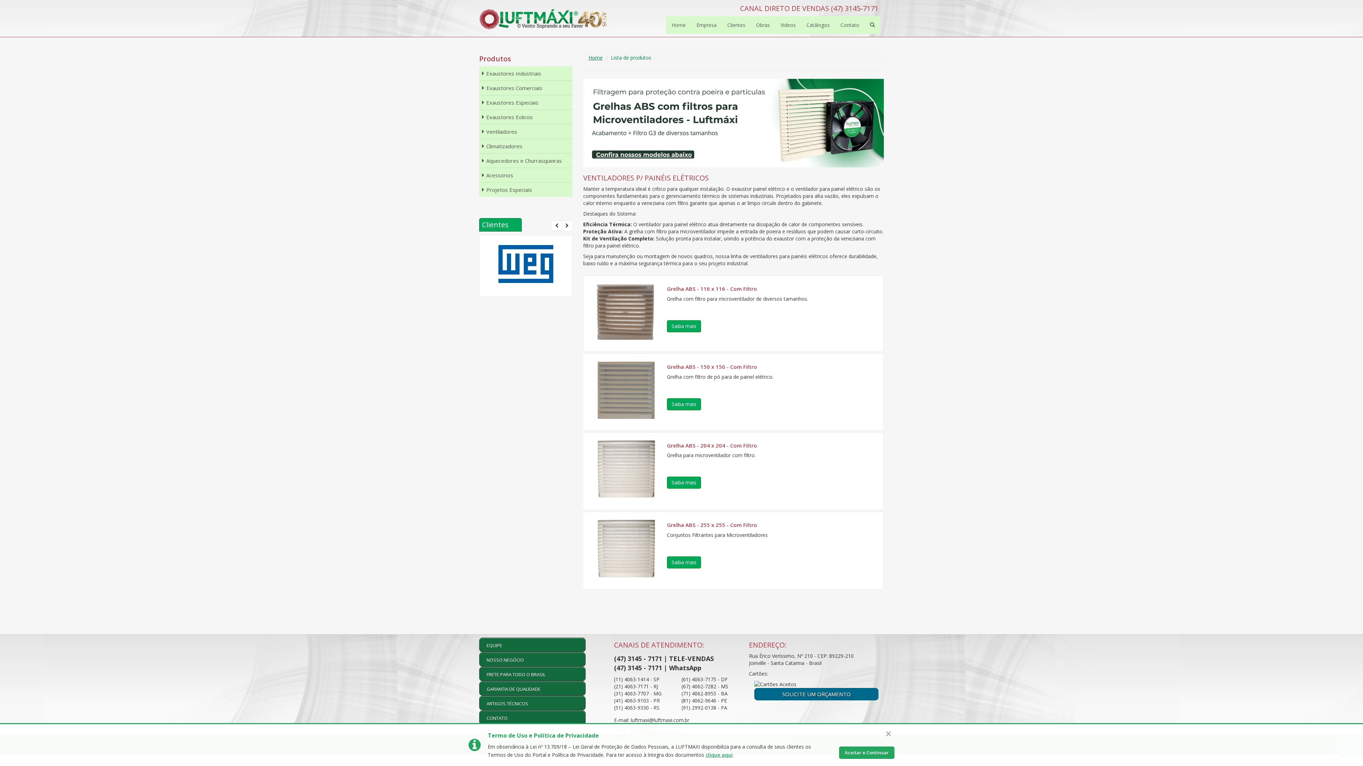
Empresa (706, 25)
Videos (788, 25)
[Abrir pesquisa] (872, 25)
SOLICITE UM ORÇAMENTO (816, 694)
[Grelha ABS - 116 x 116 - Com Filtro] (625, 312)
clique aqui (719, 754)
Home (679, 25)
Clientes (736, 25)
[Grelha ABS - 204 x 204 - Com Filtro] (625, 469)
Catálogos (818, 25)
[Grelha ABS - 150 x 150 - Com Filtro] (625, 390)
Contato (850, 25)
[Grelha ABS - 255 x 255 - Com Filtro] (625, 548)
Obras (763, 25)
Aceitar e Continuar (867, 752)
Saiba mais (684, 326)
